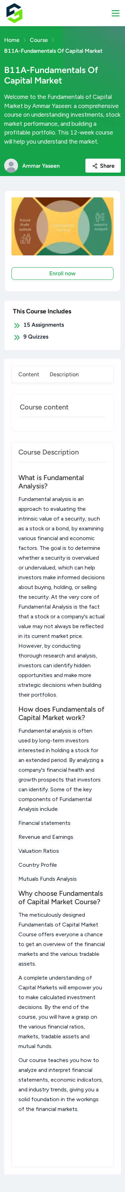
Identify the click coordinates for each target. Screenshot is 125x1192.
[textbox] (62, 814)
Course (39, 40)
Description (64, 374)
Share (107, 165)
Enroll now (62, 273)
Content (28, 374)
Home (11, 40)
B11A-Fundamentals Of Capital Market (53, 51)
